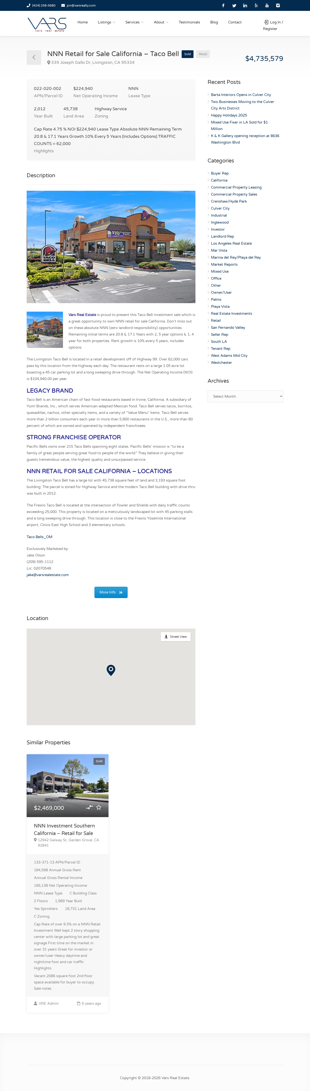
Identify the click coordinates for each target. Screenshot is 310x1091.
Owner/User (221, 292)
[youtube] (267, 5)
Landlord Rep (222, 236)
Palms (216, 299)
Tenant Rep (220, 348)
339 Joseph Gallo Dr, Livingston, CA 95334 (93, 62)
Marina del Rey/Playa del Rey (236, 257)
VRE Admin (48, 1003)
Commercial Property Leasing (236, 187)
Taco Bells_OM (39, 537)
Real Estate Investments (231, 313)
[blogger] (256, 5)
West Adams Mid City (229, 355)
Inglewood (220, 222)
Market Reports (224, 264)
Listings (104, 22)
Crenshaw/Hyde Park (229, 201)
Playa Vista (220, 306)
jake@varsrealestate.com (48, 575)
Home (83, 22)
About (159, 22)
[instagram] (277, 5)
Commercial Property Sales (234, 194)
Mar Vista (219, 250)
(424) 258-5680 (43, 5)
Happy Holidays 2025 (229, 115)
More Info (108, 592)
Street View (178, 637)
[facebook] (223, 5)
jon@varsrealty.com (81, 5)
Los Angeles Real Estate (231, 243)
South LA (219, 341)
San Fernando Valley (228, 327)
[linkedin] (245, 5)
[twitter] (234, 5)
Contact (235, 22)
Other (216, 285)
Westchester (221, 362)
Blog (214, 22)
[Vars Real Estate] (47, 24)
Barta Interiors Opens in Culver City (241, 95)
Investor (218, 229)
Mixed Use (220, 271)
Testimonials (189, 22)
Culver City (220, 208)
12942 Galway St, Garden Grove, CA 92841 (68, 843)
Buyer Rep (220, 173)
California (219, 180)
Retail (216, 320)
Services (132, 22)
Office (216, 278)
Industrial (219, 215)
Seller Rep (219, 334)
